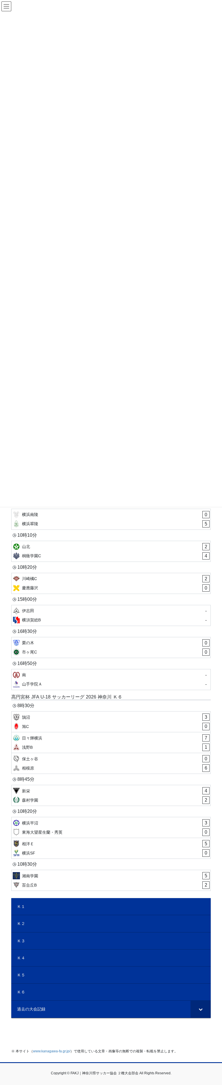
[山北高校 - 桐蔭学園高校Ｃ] (111, 551)
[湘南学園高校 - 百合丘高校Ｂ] (111, 880)
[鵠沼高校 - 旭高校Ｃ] (111, 721)
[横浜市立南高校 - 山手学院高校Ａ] (111, 679)
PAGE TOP (211, 1047)
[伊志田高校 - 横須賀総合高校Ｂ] (111, 615)
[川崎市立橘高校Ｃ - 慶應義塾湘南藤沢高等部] (111, 583)
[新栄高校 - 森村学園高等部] (111, 795)
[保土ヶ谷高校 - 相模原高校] (111, 763)
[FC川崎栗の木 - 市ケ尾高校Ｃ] (111, 647)
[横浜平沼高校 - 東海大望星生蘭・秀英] (111, 827)
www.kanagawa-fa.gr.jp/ (51, 1051)
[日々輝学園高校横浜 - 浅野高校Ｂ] (111, 742)
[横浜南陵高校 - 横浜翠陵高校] (111, 519)
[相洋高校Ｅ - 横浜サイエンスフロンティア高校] (111, 848)
